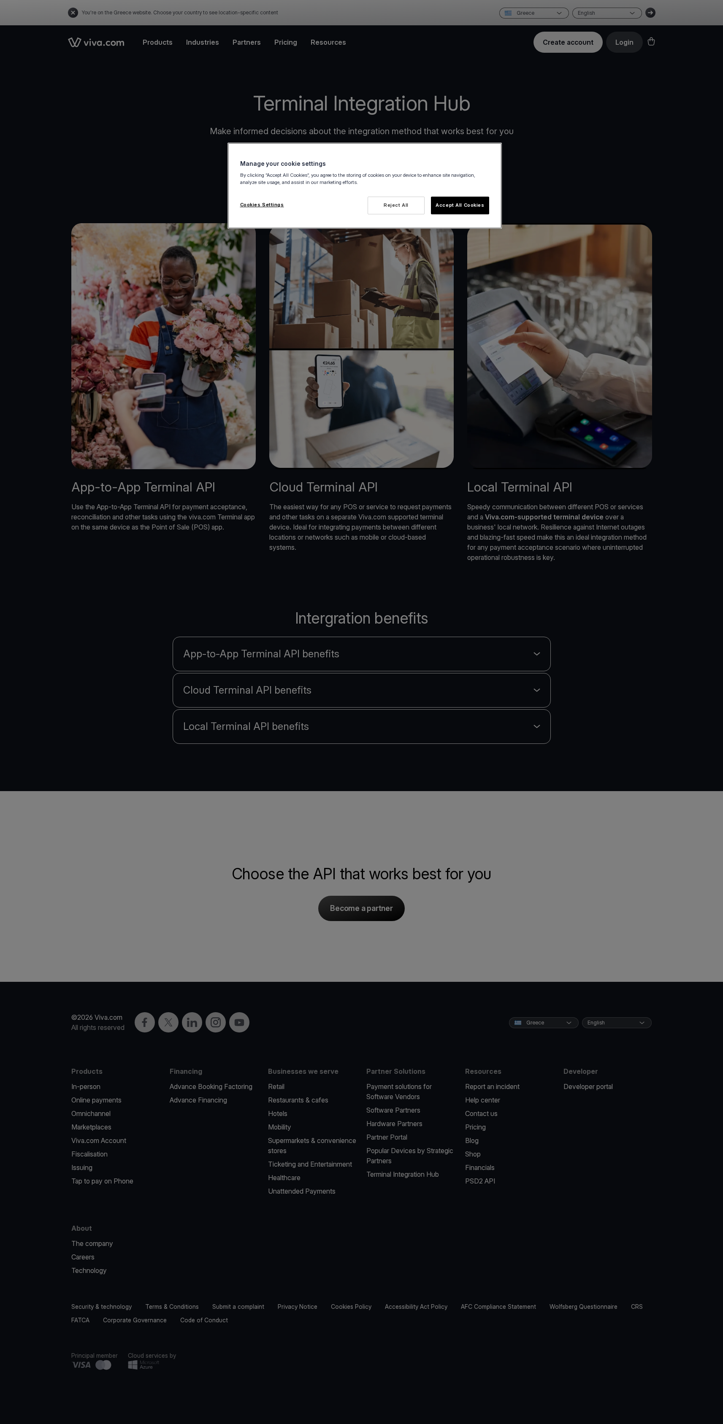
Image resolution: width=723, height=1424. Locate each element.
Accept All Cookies (460, 205)
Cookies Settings (262, 205)
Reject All (396, 205)
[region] (364, 186)
